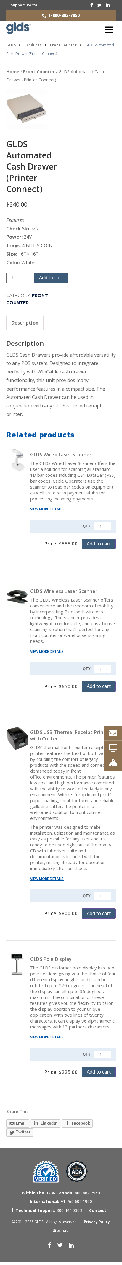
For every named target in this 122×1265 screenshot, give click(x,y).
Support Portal (24, 5)
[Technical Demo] (113, 748)
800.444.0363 (48, 1210)
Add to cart (51, 277)
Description (24, 322)
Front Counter (39, 71)
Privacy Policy (97, 1221)
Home (12, 71)
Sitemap (61, 1230)
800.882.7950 (61, 1193)
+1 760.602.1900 (61, 1201)
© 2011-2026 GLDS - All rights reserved (44, 1221)
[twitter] (99, 5)
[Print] (113, 763)
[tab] (25, 323)
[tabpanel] (61, 378)
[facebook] (91, 5)
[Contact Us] (113, 733)
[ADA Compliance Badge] (77, 1171)
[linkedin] (108, 5)
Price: (61, 543)
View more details (47, 509)
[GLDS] (18, 31)
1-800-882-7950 (64, 15)
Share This (17, 1111)
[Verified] (46, 1171)
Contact (97, 1210)
